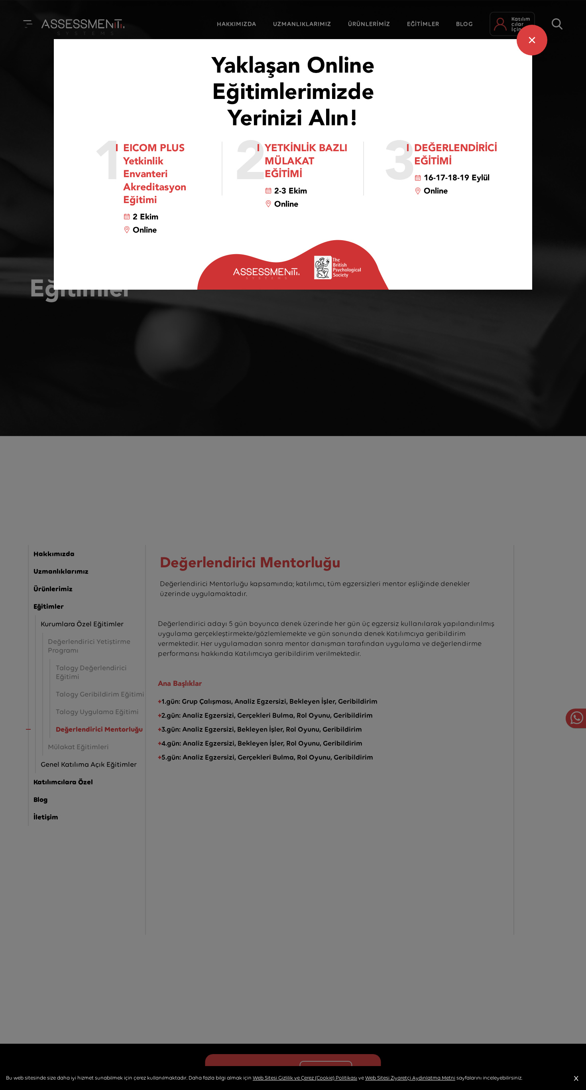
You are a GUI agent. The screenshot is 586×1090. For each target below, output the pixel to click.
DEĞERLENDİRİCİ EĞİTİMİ (455, 155)
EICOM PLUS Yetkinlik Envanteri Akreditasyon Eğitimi (154, 174)
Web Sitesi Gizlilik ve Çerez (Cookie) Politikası (305, 1078)
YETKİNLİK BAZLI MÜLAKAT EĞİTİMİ (306, 161)
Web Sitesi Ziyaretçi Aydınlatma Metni (410, 1078)
